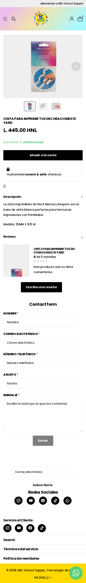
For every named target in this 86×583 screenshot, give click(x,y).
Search (9, 539)
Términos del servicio (20, 549)
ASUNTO (10, 375)
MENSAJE (11, 395)
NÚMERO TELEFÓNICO (20, 354)
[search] (13, 19)
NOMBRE (10, 313)
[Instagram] (18, 501)
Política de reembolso (21, 558)
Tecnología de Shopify (63, 570)
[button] (76, 66)
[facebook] (43, 501)
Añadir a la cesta (43, 155)
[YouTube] (31, 501)
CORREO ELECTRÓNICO (21, 334)
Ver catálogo (5, 19)
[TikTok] (55, 501)
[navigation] (29, 106)
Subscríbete (43, 485)
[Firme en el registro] (72, 19)
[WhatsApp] (67, 501)
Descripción (12, 197)
